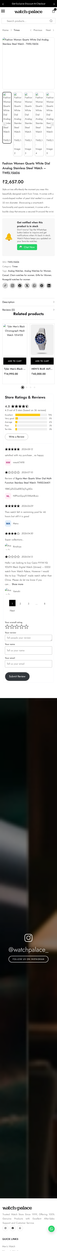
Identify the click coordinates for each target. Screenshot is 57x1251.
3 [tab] (30, 387)
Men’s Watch (8, 1246)
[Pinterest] (41, 285)
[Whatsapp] (20, 1228)
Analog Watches (15, 270)
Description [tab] (8, 302)
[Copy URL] (5, 285)
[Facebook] (20, 285)
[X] (27, 285)
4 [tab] (34, 387)
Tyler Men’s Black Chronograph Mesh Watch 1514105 (14, 369)
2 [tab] (26, 387)
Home (5, 30)
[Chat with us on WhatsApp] (51, 1229)
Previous (38, 30)
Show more (17, 584)
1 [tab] (22, 387)
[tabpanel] (14, 353)
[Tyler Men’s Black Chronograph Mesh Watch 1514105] (14, 339)
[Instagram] (12, 285)
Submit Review (17, 676)
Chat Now (29, 247)
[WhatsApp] (34, 285)
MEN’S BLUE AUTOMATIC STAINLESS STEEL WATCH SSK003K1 (42, 369)
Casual (5, 275)
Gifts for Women (43, 275)
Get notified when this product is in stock (30, 224)
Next (48, 30)
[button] (14, 361)
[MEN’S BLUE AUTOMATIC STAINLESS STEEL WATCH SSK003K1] (42, 339)
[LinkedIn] (49, 285)
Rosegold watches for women (16, 279)
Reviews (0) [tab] (8, 310)
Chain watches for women (22, 275)
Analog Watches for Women (37, 270)
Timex (17, 30)
